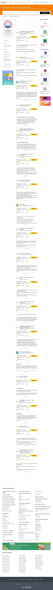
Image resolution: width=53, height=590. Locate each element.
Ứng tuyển (34, 61)
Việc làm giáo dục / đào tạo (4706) (8, 500)
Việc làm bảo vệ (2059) (6, 494)
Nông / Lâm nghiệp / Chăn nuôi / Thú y (41, 509)
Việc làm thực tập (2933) (23, 508)
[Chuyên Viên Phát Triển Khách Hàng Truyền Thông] (17, 302)
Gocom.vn (36, 540)
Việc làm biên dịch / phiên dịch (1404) (8, 498)
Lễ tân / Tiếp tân (21, 535)
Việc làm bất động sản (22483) (7, 496)
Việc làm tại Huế (37, 567)
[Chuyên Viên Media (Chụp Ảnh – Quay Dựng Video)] (17, 401)
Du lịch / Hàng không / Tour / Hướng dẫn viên (26, 540)
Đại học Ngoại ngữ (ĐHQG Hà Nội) (45, 83)
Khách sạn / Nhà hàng (38, 491)
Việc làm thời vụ (37, 529)
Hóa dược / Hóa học (22, 530)
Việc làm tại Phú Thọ (22, 558)
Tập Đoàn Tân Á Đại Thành (24, 106)
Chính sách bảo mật (29, 579)
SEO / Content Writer (22, 519)
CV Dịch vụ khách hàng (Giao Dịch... (44, 44)
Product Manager (5, 526)
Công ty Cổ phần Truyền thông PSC (25, 303)
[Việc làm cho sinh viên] (45, 98)
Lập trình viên (4, 514)
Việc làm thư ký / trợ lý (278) (39, 504)
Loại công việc (38, 524)
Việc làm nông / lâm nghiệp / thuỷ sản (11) (42, 508)
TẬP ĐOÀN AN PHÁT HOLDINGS (25, 181)
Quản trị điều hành (5, 509)
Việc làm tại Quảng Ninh (22, 561)
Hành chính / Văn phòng (6, 506)
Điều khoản (23, 579)
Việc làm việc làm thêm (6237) (24, 522)
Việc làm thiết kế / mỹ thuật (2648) (24, 503)
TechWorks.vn (37, 534)
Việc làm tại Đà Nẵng (5, 558)
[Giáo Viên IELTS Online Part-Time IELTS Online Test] (17, 82)
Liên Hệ (18, 579)
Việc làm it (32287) (5, 513)
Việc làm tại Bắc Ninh (5, 561)
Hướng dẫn (36, 579)
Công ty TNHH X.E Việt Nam (24, 279)
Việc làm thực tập (38, 530)
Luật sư (3, 537)
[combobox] (21, 13)
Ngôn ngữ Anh (6, 40)
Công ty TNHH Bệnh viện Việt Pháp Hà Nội (26, 58)
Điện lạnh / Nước (37, 522)
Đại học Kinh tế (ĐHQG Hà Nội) (45, 74)
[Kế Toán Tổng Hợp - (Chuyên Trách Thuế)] (17, 278)
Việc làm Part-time (38, 527)
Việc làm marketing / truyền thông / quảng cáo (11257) (26, 511)
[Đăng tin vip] (7, 77)
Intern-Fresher (4, 528)
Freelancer (4, 519)
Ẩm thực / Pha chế (22, 537)
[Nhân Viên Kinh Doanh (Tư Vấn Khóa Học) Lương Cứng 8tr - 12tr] (17, 451)
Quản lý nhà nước (7, 64)
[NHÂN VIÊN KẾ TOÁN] (17, 376)
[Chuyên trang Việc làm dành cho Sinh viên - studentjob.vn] (4, 2)
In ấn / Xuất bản (21, 516)
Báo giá (41, 579)
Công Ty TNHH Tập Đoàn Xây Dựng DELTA (26, 254)
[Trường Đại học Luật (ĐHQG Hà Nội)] (45, 88)
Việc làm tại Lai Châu (5, 567)
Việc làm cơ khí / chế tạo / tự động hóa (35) (42, 513)
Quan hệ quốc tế (7, 66)
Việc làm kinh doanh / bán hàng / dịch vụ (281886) (9, 492)
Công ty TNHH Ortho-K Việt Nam (25, 427)
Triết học (5, 43)
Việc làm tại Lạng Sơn (5, 570)
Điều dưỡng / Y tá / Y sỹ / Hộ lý (24, 528)
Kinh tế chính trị (7, 54)
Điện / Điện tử (37, 520)
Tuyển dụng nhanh (35, 2)
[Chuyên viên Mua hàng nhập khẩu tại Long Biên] (17, 229)
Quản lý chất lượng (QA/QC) (6, 510)
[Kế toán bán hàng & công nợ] (17, 352)
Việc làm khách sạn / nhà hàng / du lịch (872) (26, 532)
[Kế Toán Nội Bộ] (17, 205)
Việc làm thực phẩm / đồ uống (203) (41, 498)
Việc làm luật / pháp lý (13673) (7, 534)
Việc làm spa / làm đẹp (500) (7, 532)
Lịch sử (5, 49)
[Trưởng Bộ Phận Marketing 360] (17, 105)
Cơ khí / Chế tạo (37, 516)
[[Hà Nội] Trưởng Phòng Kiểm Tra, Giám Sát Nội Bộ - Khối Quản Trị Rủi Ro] (17, 130)
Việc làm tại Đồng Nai (38, 555)
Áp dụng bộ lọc (45, 12)
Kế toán (20, 494)
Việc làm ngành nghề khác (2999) (8, 540)
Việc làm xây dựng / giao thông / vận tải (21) (42, 506)
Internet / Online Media (22, 518)
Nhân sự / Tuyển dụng (6, 507)
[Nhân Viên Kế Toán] (17, 57)
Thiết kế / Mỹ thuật (22, 504)
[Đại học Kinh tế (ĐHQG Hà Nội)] (45, 70)
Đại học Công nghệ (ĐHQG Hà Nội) (45, 56)
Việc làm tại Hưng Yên (6, 564)
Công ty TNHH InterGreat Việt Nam (25, 83)
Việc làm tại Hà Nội (5, 555)
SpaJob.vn (37, 537)
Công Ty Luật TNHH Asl (23, 377)
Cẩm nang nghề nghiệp (45, 2)
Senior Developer (5, 520)
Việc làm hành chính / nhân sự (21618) (8, 504)
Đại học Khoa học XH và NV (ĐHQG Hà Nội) (45, 65)
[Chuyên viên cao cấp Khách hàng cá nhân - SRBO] (17, 155)
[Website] (9, 34)
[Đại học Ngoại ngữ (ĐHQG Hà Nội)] (45, 79)
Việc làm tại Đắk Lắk (22, 570)
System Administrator (6, 522)
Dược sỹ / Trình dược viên (23, 525)
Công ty (28, 2)
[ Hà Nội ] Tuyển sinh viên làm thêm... (45, 26)
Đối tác (36, 533)
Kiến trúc (20, 506)
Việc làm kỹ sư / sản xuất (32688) (7, 530)
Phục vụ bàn (37, 494)
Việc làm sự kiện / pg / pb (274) (24, 491)
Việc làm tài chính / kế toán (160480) (25, 493)
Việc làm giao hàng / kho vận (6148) (8, 502)
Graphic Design (4, 517)
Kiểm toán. (20, 497)
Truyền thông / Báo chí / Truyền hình (25, 515)
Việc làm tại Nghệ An (22, 555)
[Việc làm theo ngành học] (45, 103)
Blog (14, 579)
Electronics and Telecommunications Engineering (8, 524)
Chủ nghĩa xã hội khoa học (7, 46)
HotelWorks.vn (37, 536)
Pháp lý (3, 536)
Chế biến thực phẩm (38, 500)
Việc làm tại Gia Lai (38, 558)
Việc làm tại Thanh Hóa (39, 561)
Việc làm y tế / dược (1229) (23, 524)
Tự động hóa (37, 515)
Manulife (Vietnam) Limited (24, 329)
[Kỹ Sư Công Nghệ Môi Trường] (45, 31)
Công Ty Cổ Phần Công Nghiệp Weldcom (26, 230)
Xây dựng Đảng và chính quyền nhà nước (7, 60)
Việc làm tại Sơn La (22, 564)
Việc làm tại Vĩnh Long (38, 564)
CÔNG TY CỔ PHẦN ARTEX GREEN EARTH (26, 205)
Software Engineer (5, 516)
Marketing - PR (21, 513)
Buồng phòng (21, 534)
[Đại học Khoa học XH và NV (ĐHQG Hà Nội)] (45, 61)
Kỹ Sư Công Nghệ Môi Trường (44, 35)
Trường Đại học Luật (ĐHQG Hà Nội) (45, 92)
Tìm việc (10, 2)
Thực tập (24, 2)
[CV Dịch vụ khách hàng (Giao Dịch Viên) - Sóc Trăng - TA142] (45, 40)
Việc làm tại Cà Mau (22, 567)
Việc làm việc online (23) (39, 496)
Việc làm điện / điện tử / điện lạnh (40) (41, 519)
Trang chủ (10, 579)
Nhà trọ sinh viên (17, 2)
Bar (35, 492)
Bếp (19, 538)
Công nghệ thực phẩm (38, 501)
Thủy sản (36, 511)
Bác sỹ (20, 527)
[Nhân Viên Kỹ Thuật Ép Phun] (17, 180)
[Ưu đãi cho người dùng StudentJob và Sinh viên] (26, 546)
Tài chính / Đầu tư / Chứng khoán (24, 499)
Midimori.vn (37, 539)
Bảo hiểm (20, 500)
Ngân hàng (20, 496)
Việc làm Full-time (38, 526)
